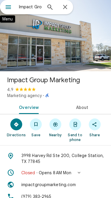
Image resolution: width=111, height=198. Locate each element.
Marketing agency (24, 95)
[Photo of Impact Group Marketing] (55, 35)
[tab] (27, 107)
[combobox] (30, 6)
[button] (55, 173)
